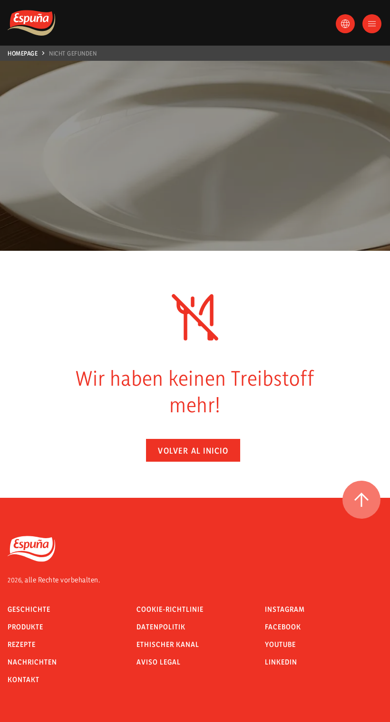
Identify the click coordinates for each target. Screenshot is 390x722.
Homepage (23, 53)
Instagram (285, 609)
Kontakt (23, 679)
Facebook (283, 626)
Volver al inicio (193, 451)
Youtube (280, 644)
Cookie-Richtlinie (170, 609)
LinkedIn (281, 661)
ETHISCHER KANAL (167, 644)
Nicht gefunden (73, 53)
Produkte (25, 626)
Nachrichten (32, 661)
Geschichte (29, 609)
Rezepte (22, 644)
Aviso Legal (158, 661)
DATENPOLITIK (160, 626)
